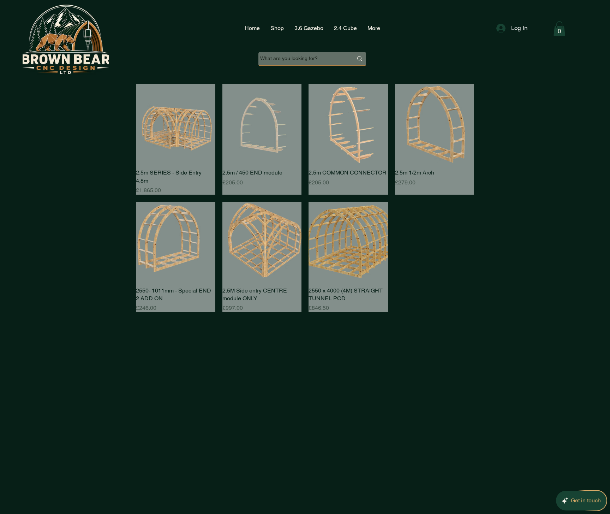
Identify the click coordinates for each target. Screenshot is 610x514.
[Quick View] (175, 124)
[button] (559, 28)
